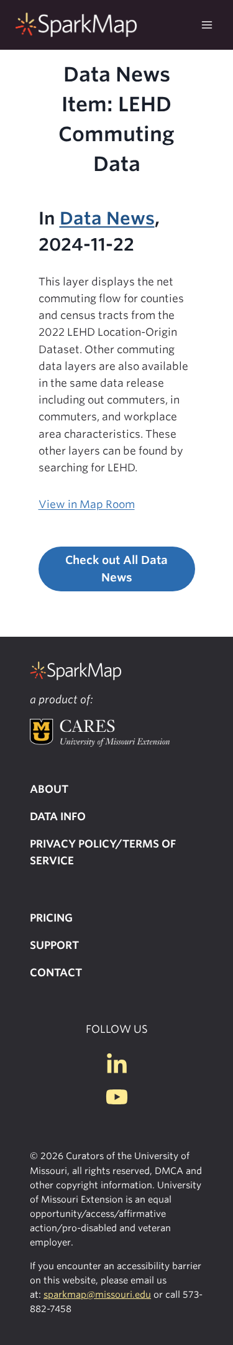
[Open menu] (206, 24)
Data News (107, 218)
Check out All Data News (116, 569)
